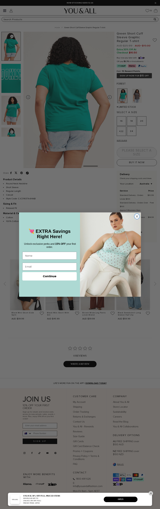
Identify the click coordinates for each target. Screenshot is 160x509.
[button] (151, 493)
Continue (49, 276)
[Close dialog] (137, 216)
